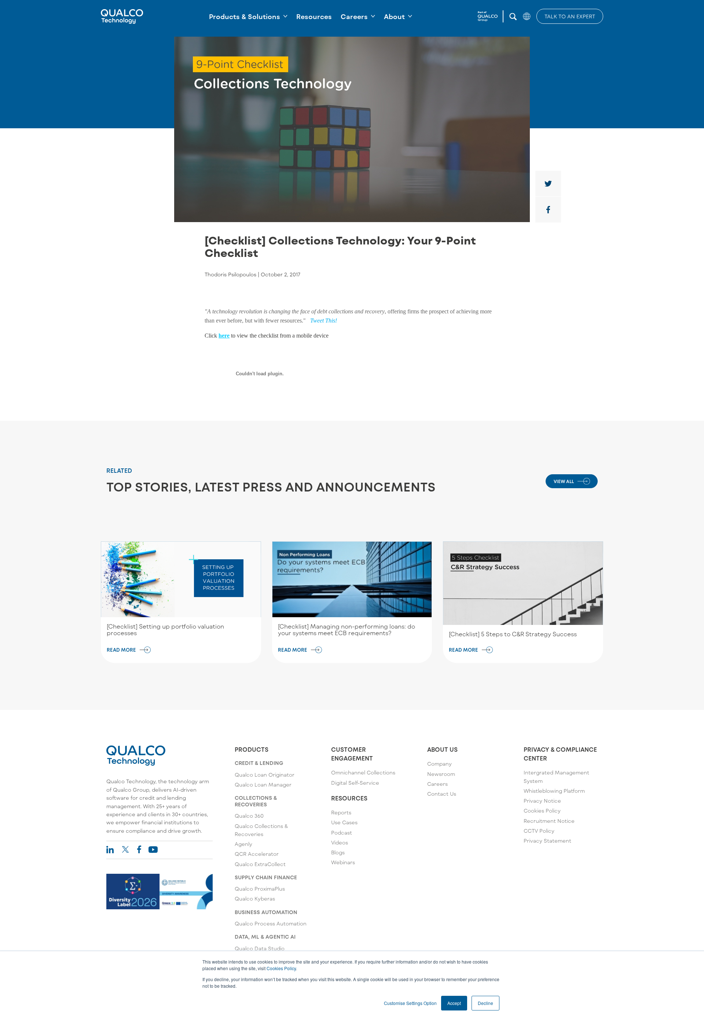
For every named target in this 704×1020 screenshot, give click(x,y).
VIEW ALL (564, 481)
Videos (339, 842)
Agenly (243, 844)
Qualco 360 (249, 816)
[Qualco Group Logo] (490, 16)
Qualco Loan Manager (263, 784)
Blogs (338, 852)
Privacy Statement (547, 840)
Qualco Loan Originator (264, 775)
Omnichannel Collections (363, 772)
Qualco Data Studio (260, 948)
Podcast (341, 832)
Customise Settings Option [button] (410, 1003)
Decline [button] (485, 1003)
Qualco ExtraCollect (260, 864)
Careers (354, 16)
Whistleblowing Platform (554, 791)
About (394, 16)
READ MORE (121, 650)
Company (439, 764)
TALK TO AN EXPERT (569, 16)
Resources (314, 16)
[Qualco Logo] (122, 16)
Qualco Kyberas (255, 898)
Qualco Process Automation (271, 923)
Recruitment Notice (549, 821)
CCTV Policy (539, 831)
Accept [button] (454, 1003)
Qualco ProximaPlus (260, 888)
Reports (341, 812)
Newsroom (441, 774)
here (224, 335)
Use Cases (344, 822)
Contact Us (441, 794)
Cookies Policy (281, 968)
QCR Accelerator (257, 854)
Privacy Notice (542, 801)
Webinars (343, 862)
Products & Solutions (244, 16)
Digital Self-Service (355, 783)
